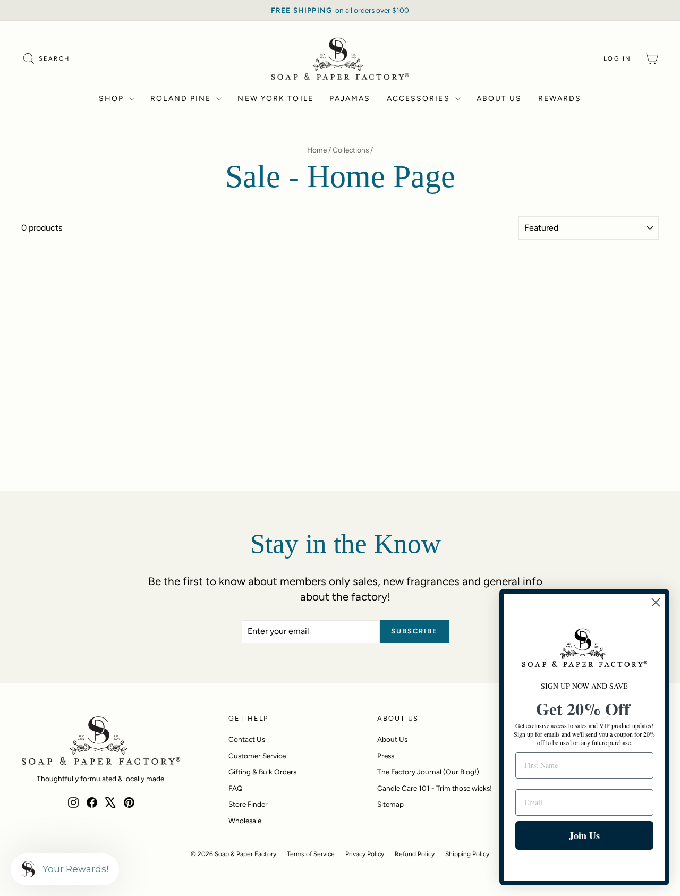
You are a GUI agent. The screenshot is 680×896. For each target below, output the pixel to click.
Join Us (584, 835)
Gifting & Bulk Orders (262, 771)
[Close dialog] (656, 602)
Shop (113, 98)
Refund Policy (415, 854)
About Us (499, 98)
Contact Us (246, 739)
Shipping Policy (467, 854)
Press (385, 755)
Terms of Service (311, 854)
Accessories (420, 98)
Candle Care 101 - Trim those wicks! (434, 788)
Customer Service (257, 755)
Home (317, 150)
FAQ (235, 788)
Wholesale (244, 820)
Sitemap (390, 804)
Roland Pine (182, 98)
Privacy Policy (364, 854)
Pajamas (350, 98)
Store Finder (248, 804)
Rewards (560, 98)
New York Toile (275, 98)
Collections (351, 150)
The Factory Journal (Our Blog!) (428, 771)
